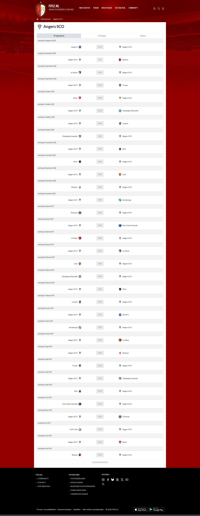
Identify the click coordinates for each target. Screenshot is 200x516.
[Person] (163, 8)
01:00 (100, 136)
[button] (159, 8)
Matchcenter (84, 7)
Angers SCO (57, 19)
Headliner (77, 509)
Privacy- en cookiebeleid (46, 509)
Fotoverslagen (77, 478)
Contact (42, 482)
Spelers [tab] (143, 35)
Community (133, 7)
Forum (95, 7)
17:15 (99, 59)
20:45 (100, 47)
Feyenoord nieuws (64, 509)
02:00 (100, 85)
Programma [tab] (59, 35)
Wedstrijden (107, 7)
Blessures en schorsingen (82, 486)
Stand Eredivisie (78, 490)
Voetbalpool (120, 7)
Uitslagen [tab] (102, 35)
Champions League (79, 494)
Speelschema (76, 482)
